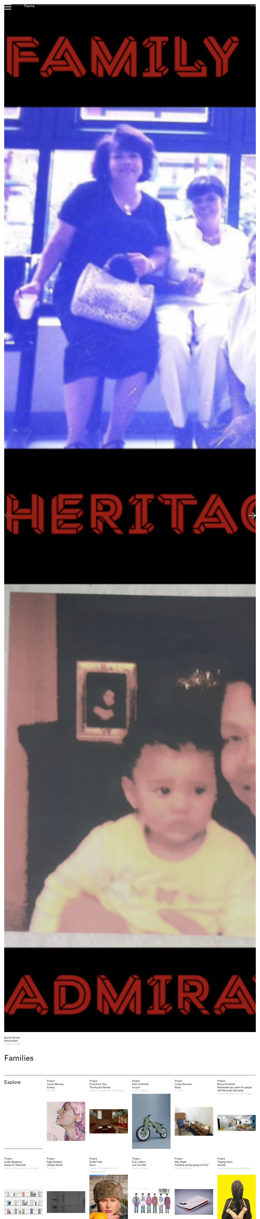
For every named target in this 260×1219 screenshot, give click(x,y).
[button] (252, 516)
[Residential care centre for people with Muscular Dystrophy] (236, 1114)
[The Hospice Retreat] (108, 1114)
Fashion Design (12, 1044)
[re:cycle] (151, 1114)
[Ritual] (194, 1114)
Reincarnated (11, 1041)
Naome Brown (12, 1038)
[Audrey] (66, 1114)
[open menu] (7, 7)
